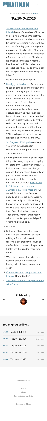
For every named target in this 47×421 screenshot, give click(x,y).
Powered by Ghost (23, 404)
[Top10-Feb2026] (23, 338)
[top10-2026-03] (23, 332)
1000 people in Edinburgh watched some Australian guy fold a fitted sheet (24, 186)
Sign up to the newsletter (23, 396)
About (23, 392)
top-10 (35, 14)
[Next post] (42, 300)
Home (23, 388)
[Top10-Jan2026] (23, 345)
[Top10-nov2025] (23, 359)
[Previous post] (5, 300)
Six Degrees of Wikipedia (19, 142)
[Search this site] (38, 4)
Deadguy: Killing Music (17, 84)
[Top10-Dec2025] (23, 352)
